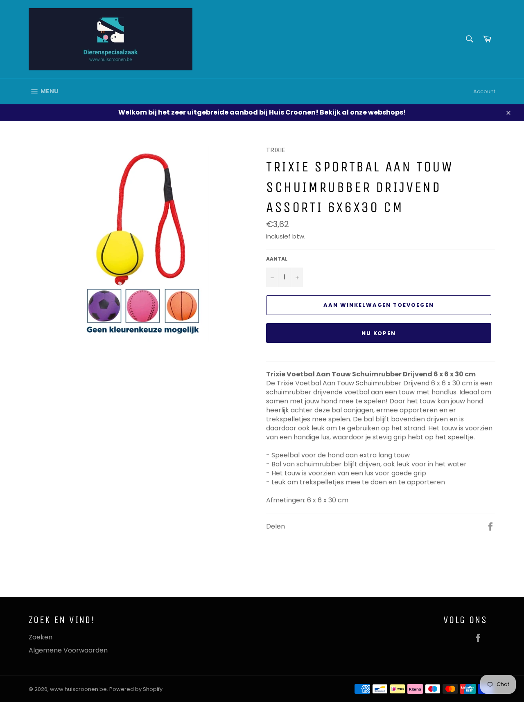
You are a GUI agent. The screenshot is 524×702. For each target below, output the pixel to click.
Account (484, 91)
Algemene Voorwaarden (68, 650)
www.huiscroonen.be (78, 689)
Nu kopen (378, 333)
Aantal (276, 259)
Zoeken (40, 637)
